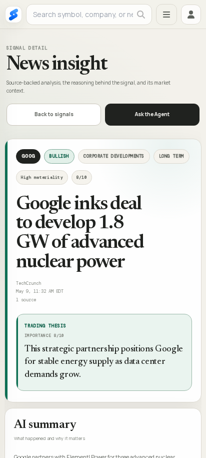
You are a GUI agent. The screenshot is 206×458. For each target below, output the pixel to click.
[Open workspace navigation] (166, 14)
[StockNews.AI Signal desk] (13, 14)
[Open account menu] (191, 15)
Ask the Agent (152, 114)
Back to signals (54, 114)
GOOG (28, 156)
